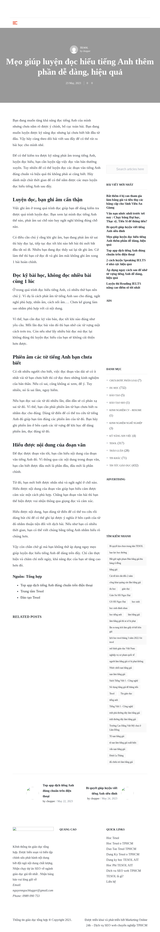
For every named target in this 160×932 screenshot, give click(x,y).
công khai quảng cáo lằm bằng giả (125, 582)
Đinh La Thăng (116, 755)
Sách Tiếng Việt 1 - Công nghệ (123, 680)
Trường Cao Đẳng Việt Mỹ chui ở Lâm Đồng (125, 727)
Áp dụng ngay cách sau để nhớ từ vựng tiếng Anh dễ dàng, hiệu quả (126, 273)
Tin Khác (115, 458)
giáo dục (126, 588)
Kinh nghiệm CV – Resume (125, 410)
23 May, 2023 (73, 83)
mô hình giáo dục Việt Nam (122, 648)
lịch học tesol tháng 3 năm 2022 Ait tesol (125, 640)
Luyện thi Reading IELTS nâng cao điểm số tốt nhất (123, 285)
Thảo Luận (116, 450)
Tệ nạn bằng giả (116, 736)
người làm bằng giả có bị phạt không (126, 661)
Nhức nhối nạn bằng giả (120, 667)
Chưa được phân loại (123, 380)
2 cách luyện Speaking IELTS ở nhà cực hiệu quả (126, 262)
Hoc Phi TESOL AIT (119, 865)
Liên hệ (111, 881)
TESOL (84, 47)
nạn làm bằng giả (117, 674)
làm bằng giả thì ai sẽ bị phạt (122, 621)
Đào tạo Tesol (30, 597)
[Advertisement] (126, 136)
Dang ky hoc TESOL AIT (122, 859)
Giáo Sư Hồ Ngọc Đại (119, 595)
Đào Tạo (114, 395)
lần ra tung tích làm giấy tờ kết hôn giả (125, 629)
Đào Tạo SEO (117, 402)
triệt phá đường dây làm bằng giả (124, 712)
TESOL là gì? (115, 876)
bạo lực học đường (118, 552)
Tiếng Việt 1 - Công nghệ (121, 706)
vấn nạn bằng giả (117, 749)
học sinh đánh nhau (118, 608)
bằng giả (113, 569)
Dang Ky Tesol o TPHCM (122, 854)
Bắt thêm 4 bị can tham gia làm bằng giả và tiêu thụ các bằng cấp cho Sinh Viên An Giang (124, 201)
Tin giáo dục (126, 693)
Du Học (114, 388)
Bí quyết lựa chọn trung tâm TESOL (126, 546)
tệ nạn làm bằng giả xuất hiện (122, 742)
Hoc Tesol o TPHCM (119, 843)
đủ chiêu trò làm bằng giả (121, 762)
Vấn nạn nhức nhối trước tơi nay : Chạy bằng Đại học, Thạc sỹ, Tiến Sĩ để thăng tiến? (126, 217)
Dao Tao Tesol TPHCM (121, 848)
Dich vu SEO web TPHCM (123, 870)
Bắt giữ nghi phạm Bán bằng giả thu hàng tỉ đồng (126, 561)
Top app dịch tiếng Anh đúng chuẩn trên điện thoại (56, 585)
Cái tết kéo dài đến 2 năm (121, 576)
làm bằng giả (134, 614)
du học (112, 588)
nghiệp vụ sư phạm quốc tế (121, 655)
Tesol (111, 693)
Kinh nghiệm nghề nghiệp (125, 423)
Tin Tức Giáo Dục (120, 465)
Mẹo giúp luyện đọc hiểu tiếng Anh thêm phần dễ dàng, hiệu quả (126, 240)
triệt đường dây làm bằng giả (122, 719)
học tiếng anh (115, 614)
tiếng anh (113, 700)
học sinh (136, 601)
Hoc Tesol (112, 838)
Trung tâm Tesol (32, 591)
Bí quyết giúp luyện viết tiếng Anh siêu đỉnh (125, 229)
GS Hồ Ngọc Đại (117, 601)
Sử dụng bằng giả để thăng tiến (123, 687)
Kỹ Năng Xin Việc (120, 436)
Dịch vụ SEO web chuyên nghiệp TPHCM (120, 925)
